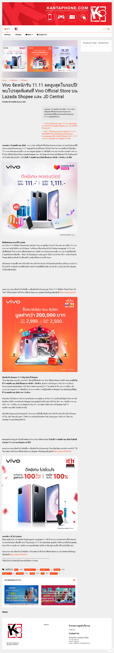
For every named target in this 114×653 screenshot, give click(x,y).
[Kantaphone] (16, 29)
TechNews (13, 80)
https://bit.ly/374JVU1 (18, 555)
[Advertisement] (21, 121)
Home (8, 35)
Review (18, 35)
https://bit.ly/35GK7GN (62, 451)
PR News (24, 80)
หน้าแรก (46, 624)
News (29, 35)
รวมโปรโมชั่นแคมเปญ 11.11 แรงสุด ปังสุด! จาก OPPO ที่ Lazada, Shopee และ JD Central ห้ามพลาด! (59, 125)
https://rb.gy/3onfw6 (68, 292)
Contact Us (42, 35)
